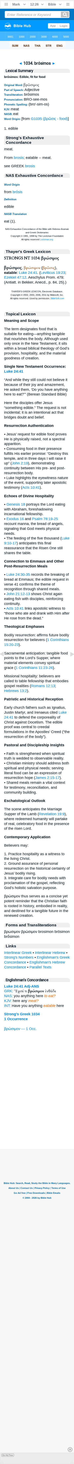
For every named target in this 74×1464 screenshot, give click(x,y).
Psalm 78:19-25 (45, 519)
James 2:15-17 (47, 778)
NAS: (8, 996)
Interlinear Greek (18, 953)
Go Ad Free (7, 1455)
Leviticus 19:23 (52, 273)
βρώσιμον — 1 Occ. (20, 1029)
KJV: (8, 1001)
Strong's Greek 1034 (22, 1014)
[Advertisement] (37, 1123)
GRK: (8, 991)
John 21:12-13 (18, 594)
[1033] (5, 663)
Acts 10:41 (31, 487)
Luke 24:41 (28, 273)
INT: (7, 1006)
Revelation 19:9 (52, 814)
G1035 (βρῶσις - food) (49, 119)
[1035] (69, 663)
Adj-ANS (31, 986)
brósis (17, 192)
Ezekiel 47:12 (15, 277)
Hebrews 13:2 (15, 691)
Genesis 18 (15, 504)
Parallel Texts (40, 967)
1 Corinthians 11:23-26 (34, 668)
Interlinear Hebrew (50, 953)
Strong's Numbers (19, 957)
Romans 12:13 (43, 686)
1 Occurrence (16, 1019)
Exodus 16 (15, 519)
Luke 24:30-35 (18, 575)
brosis (19, 158)
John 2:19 (20, 463)
